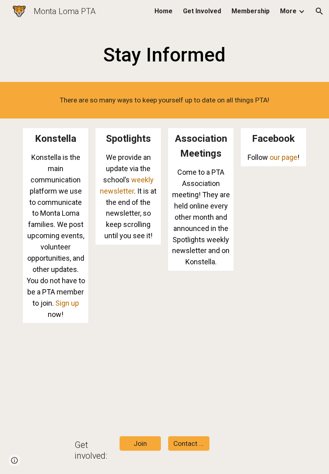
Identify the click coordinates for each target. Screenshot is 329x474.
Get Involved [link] (202, 11)
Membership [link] (251, 11)
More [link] (288, 11)
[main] (164, 53)
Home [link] (163, 11)
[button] (319, 11)
